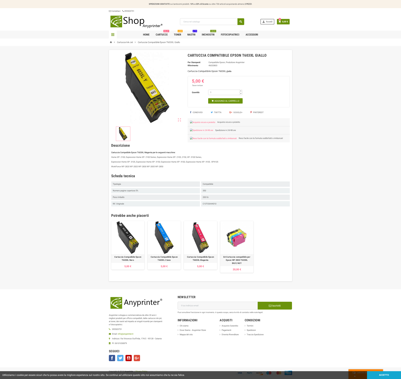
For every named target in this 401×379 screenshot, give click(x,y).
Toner (178, 33)
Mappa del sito (186, 334)
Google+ (237, 112)
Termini (250, 326)
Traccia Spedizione (255, 334)
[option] (128, 247)
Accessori (252, 34)
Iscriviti (276, 305)
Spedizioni (251, 330)
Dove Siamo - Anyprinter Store (193, 330)
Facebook (112, 358)
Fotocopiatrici (230, 34)
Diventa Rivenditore (230, 334)
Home (146, 34)
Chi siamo (184, 326)
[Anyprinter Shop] (136, 21)
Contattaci (115, 11)
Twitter (120, 358)
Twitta (217, 112)
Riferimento (193, 65)
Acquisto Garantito (230, 326)
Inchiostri (209, 33)
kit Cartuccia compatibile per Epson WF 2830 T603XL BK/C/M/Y (236, 260)
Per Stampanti (194, 62)
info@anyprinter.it (125, 334)
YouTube (128, 358)
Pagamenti (226, 330)
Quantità (195, 92)
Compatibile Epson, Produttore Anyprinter (226, 62)
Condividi (197, 112)
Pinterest (258, 112)
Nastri (192, 33)
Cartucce (162, 33)
